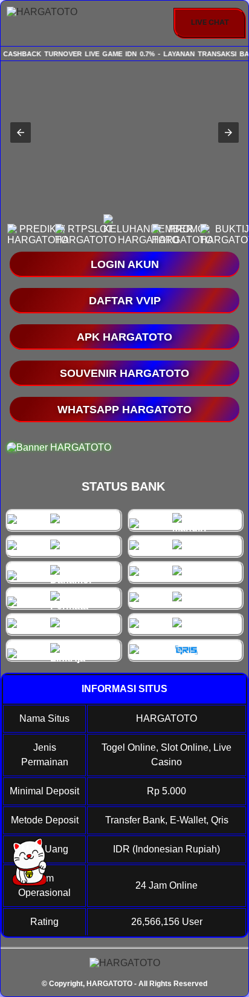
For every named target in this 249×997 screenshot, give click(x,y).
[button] (20, 132)
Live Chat (210, 22)
